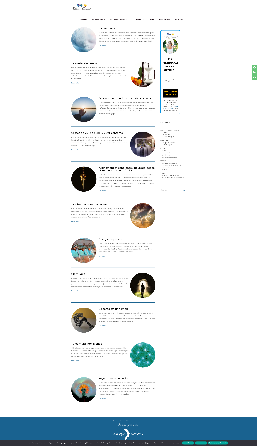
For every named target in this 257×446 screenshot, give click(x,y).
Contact (179, 19)
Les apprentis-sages (168, 143)
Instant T (163, 148)
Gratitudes (78, 273)
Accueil (83, 19)
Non (201, 443)
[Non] (249, 443)
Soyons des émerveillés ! (114, 378)
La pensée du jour (168, 153)
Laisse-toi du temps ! (84, 63)
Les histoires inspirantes (169, 163)
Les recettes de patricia (169, 157)
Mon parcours (98, 19)
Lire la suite (102, 45)
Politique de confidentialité (218, 443)
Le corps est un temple (114, 308)
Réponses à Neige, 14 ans (170, 175)
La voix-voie (166, 155)
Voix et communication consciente (173, 177)
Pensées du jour (167, 167)
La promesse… (108, 28)
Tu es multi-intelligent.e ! (87, 343)
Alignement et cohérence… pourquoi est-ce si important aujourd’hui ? (127, 169)
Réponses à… (166, 169)
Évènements (138, 19)
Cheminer (165, 132)
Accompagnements (118, 19)
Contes (164, 151)
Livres (151, 19)
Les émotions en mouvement (90, 204)
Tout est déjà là (167, 145)
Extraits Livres (164, 140)
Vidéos (162, 173)
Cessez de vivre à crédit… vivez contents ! (97, 132)
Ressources (164, 19)
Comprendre (166, 134)
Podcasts (163, 161)
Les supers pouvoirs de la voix (171, 165)
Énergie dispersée (110, 239)
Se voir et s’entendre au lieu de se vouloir (125, 98)
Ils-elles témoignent (168, 137)
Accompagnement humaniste (169, 130)
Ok (188, 443)
